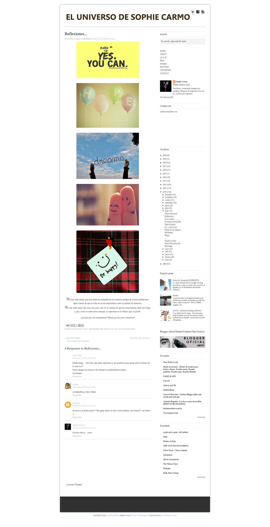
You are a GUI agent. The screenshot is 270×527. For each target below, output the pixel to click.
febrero (167, 257)
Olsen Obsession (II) (172, 243)
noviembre (169, 197)
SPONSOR (164, 67)
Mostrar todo (201, 417)
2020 (165, 155)
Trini (165, 437)
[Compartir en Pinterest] (82, 325)
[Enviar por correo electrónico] (70, 325)
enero (167, 260)
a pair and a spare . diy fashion (175, 432)
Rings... (167, 235)
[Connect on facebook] (197, 14)
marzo (167, 254)
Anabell (75, 403)
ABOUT (163, 54)
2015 (165, 174)
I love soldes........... (172, 219)
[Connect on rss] (202, 14)
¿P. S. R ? (163, 57)
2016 (165, 170)
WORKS (163, 64)
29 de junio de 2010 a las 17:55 (83, 428)
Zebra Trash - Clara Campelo (175, 450)
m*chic (75, 384)
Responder (77, 376)
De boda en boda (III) (173, 222)
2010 (165, 192)
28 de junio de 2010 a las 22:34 (83, 406)
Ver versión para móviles (78, 341)
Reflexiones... (170, 216)
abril (166, 251)
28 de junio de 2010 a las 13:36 (83, 358)
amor (85, 329)
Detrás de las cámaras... (173, 230)
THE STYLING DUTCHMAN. (176, 446)
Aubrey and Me (169, 385)
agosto (167, 205)
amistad (78, 329)
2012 (165, 184)
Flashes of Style (169, 441)
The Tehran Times (170, 464)
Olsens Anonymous (171, 459)
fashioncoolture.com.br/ (172, 408)
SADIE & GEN (169, 376)
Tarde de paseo (170, 224)
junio (167, 211)
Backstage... (169, 246)
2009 (165, 264)
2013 (165, 181)
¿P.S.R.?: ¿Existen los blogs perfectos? (187, 310)
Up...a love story (171, 227)
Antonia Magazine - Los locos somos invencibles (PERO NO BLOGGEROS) (182, 402)
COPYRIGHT (165, 70)
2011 (165, 188)
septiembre (169, 203)
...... (166, 238)
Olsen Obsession (171, 214)
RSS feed (118, 329)
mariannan (167, 455)
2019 (165, 159)
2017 (165, 166)
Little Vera (77, 355)
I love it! (166, 381)
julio (166, 208)
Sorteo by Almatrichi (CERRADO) (186, 280)
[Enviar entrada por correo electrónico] (67, 325)
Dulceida (166, 468)
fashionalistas (168, 390)
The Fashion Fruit (170, 413)
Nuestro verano (170, 241)
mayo (167, 249)
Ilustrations (169, 232)
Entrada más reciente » (140, 338)
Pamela (175, 295)
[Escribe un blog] (73, 325)
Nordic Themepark (139, 515)
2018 (165, 162)
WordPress (114, 515)
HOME (163, 51)
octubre (167, 200)
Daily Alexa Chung (170, 473)
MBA (162, 60)
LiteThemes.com (168, 515)
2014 (165, 177)
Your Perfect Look (170, 362)
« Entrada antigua (72, 338)
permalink (108, 329)
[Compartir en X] (76, 325)
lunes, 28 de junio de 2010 (103, 39)
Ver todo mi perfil (166, 97)
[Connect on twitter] (192, 14)
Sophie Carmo (74, 39)
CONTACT (164, 73)
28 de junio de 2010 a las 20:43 (83, 387)
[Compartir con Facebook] (79, 325)
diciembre (168, 194)
